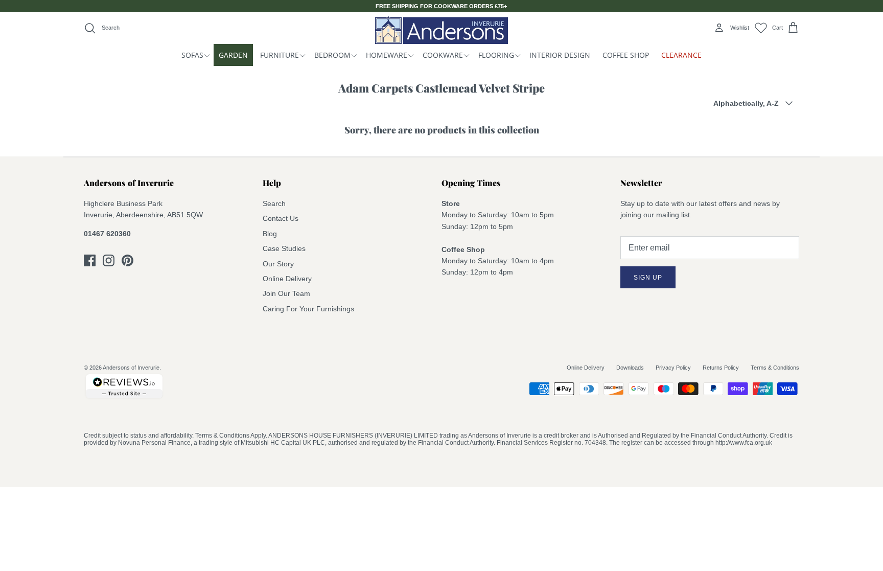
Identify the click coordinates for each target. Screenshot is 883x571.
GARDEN (233, 55)
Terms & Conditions (775, 367)
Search (274, 203)
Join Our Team (286, 293)
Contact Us (280, 218)
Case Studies (284, 248)
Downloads (630, 367)
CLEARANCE (681, 55)
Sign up (648, 277)
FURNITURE (279, 55)
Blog (270, 234)
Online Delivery (287, 279)
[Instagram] (108, 260)
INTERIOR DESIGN (559, 55)
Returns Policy (721, 367)
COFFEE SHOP (625, 55)
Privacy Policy (673, 367)
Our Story (278, 264)
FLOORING (496, 55)
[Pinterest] (127, 260)
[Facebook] (90, 260)
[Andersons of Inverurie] (441, 30)
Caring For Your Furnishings (308, 309)
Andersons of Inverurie (131, 367)
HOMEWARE (386, 55)
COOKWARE (443, 55)
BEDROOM (332, 55)
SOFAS (192, 55)
